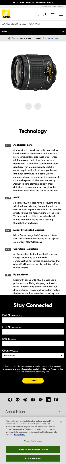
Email (9, 339)
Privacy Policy (19, 435)
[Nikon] (6, 14)
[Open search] (37, 14)
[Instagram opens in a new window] (25, 399)
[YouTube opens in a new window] (17, 399)
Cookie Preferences (33, 441)
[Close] (61, 421)
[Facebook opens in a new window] (33, 399)
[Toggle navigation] (61, 14)
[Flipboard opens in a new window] (56, 399)
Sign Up (36, 380)
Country (10, 350)
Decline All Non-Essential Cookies (33, 449)
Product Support (50, 38)
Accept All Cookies (33, 458)
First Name (12, 315)
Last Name (12, 327)
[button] (5, 2)
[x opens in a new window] (40, 399)
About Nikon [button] (15, 412)
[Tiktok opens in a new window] (10, 399)
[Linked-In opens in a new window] (48, 399)
